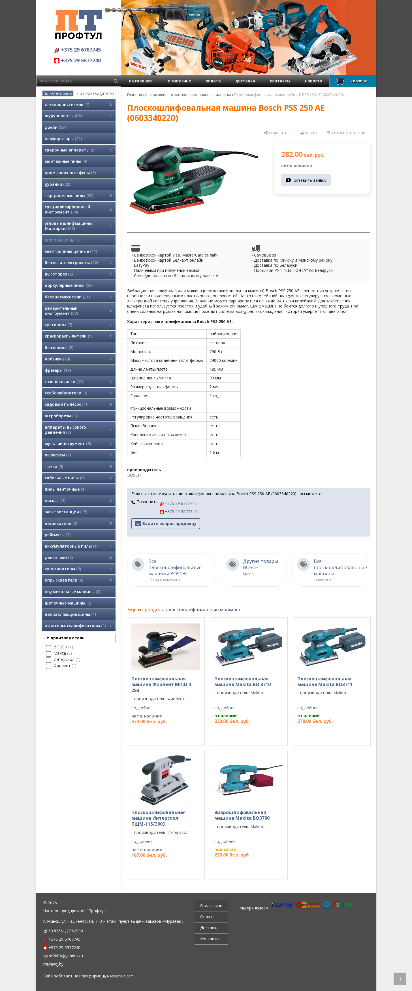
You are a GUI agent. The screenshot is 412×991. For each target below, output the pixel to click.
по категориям (58, 93)
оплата (213, 81)
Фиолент (176, 698)
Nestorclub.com (120, 976)
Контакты (209, 938)
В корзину (246, 732)
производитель (68, 637)
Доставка (209, 927)
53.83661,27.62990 (65, 931)
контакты (280, 81)
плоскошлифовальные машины (202, 94)
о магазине (179, 81)
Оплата (207, 916)
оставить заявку (310, 180)
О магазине (211, 905)
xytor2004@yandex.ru (63, 955)
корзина (359, 81)
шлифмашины (157, 94)
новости (313, 81)
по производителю (95, 93)
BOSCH (134, 475)
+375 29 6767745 (80, 49)
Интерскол (178, 832)
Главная (134, 94)
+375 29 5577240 (80, 60)
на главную (141, 81)
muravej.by (53, 964)
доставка (245, 81)
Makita (256, 692)
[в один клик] (277, 733)
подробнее (142, 707)
